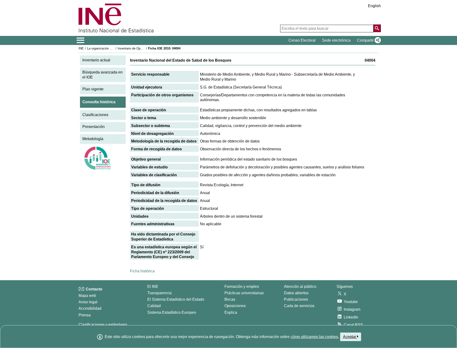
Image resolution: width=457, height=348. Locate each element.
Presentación (93, 127)
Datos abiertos (296, 293)
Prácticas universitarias (244, 293)
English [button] (374, 6)
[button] (368, 40)
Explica (230, 312)
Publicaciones (296, 299)
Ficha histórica (142, 271)
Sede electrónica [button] (336, 40)
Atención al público (300, 286)
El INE (152, 286)
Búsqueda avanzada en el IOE (102, 74)
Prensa (85, 315)
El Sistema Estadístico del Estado (175, 299)
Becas (229, 299)
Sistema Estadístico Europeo (171, 312)
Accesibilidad (90, 308)
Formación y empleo (241, 286)
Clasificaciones (95, 115)
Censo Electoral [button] (302, 40)
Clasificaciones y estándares (103, 325)
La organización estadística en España (114, 48)
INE (81, 48)
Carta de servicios (299, 306)
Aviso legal (88, 302)
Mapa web (87, 296)
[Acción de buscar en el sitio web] (377, 28)
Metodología (92, 139)
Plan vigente (93, 89)
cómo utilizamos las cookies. (315, 337)
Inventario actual (96, 60)
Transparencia (159, 293)
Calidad (154, 306)
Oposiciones (235, 306)
